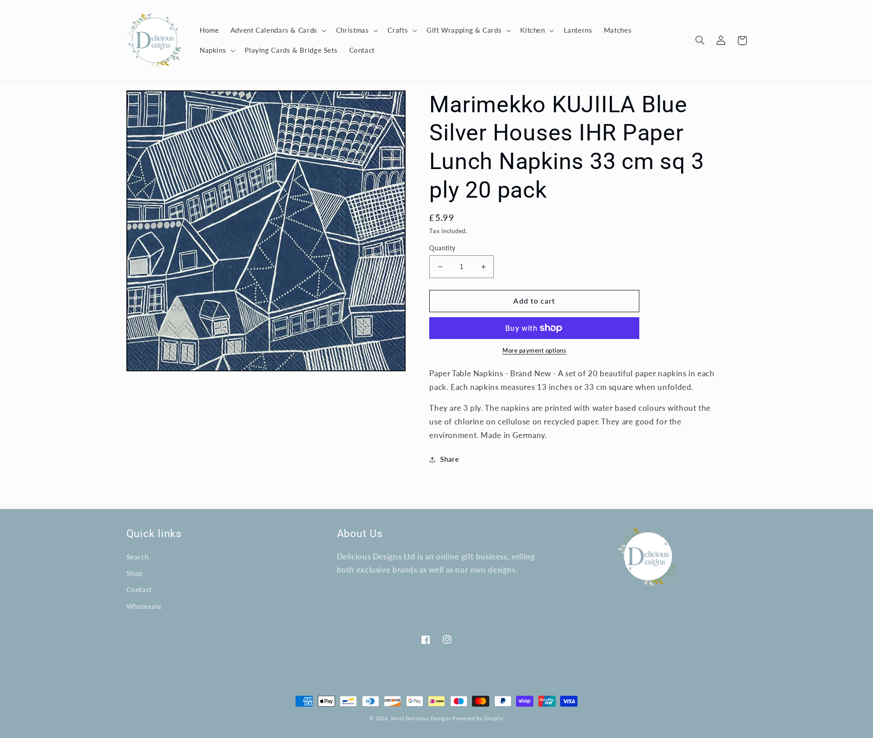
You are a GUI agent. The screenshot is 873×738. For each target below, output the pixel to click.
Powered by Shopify (477, 718)
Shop (134, 573)
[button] (277, 30)
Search (137, 557)
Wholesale (144, 606)
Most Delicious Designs (421, 718)
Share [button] (449, 459)
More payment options (534, 350)
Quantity (442, 248)
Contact (139, 589)
